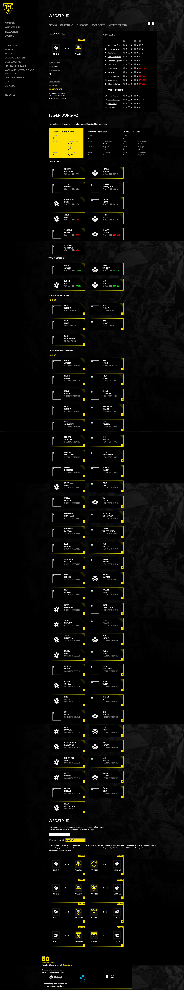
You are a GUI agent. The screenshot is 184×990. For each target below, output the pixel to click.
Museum (9, 49)
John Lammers (54, 82)
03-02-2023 (82, 903)
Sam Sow (111, 108)
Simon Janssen (113, 96)
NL (6, 94)
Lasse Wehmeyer (114, 100)
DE (13, 94)
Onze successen (13, 62)
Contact (9, 81)
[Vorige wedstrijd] (149, 24)
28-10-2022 (120, 903)
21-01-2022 (81, 927)
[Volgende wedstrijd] (153, 24)
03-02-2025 (82, 856)
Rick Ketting (112, 53)
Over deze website (14, 77)
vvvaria (9, 36)
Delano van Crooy (114, 45)
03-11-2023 (120, 879)
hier (92, 830)
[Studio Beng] (110, 978)
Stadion (9, 53)
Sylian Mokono (113, 49)
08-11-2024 (120, 856)
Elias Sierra (112, 65)
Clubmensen (11, 45)
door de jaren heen (15, 58)
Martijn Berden (113, 76)
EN (10, 94)
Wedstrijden (13, 27)
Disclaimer (10, 86)
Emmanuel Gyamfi (115, 61)
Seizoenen (11, 31)
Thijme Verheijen (114, 84)
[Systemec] (83, 981)
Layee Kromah (113, 80)
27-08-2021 (120, 927)
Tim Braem (112, 72)
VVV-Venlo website (48, 963)
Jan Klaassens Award (16, 66)
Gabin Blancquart (114, 57)
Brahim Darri (112, 68)
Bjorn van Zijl (112, 104)
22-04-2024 (82, 879)
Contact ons (67, 965)
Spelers (10, 23)
